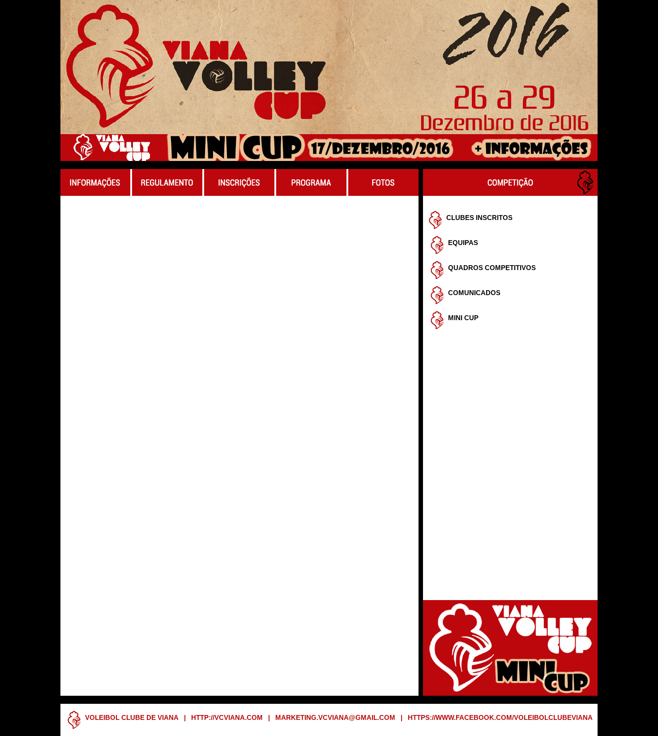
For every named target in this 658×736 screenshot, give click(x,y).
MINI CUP (463, 317)
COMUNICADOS (474, 292)
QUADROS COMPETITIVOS (492, 267)
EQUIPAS (463, 242)
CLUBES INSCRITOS (479, 217)
